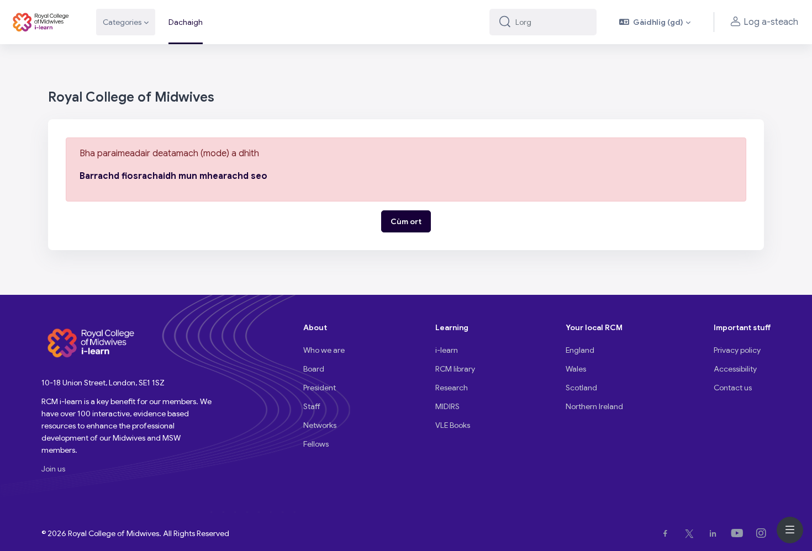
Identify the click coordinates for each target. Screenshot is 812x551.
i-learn (446, 350)
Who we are (324, 350)
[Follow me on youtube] (739, 533)
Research (451, 388)
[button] (655, 22)
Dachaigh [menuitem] (185, 22)
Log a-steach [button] (771, 22)
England (580, 350)
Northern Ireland (594, 406)
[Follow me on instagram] (763, 533)
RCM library (455, 369)
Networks (319, 425)
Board (313, 369)
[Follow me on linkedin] (715, 533)
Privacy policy (737, 350)
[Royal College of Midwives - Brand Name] (41, 22)
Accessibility (735, 369)
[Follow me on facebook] (668, 533)
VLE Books (452, 425)
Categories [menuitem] (122, 22)
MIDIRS (447, 406)
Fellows (316, 444)
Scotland (581, 388)
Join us (53, 469)
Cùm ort (406, 221)
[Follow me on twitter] (691, 533)
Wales (576, 369)
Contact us (733, 388)
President (319, 388)
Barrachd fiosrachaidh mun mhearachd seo (173, 176)
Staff (311, 406)
